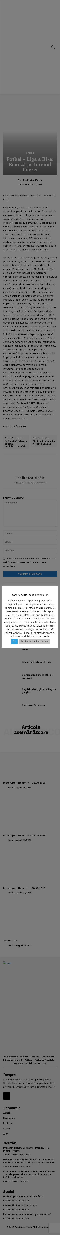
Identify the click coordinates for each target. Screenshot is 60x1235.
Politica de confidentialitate (34, 641)
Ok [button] (14, 641)
